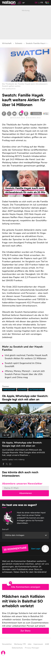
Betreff (5, 529)
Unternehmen (36, 389)
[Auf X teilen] (7, 464)
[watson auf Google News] (46, 114)
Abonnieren (25, 493)
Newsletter (7, 644)
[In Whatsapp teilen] (9, 114)
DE (36, 2)
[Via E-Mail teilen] (14, 114)
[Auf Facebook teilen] (4, 114)
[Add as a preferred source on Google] (36, 114)
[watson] (9, 2)
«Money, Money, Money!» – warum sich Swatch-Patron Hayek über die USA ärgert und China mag (25, 374)
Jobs (29, 644)
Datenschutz (17, 648)
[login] (3, 653)
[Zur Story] (25, 614)
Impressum (38, 644)
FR (41, 2)
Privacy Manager (32, 648)
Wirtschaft (7, 43)
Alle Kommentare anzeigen (25, 587)
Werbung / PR (20, 644)
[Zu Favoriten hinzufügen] (26, 114)
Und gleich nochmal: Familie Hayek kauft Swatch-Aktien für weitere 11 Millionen (26, 357)
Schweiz (18, 43)
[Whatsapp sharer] (10, 464)
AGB (47, 644)
